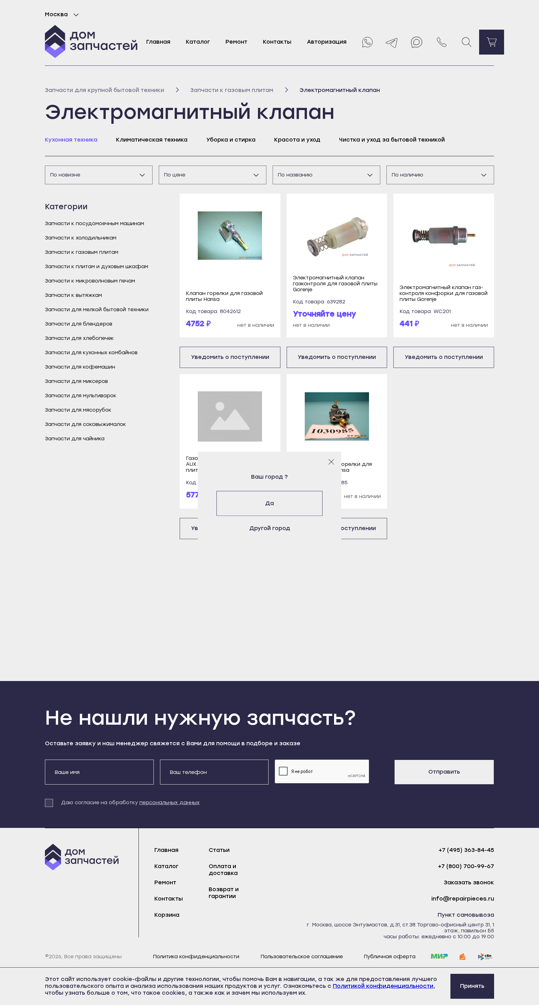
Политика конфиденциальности (196, 956)
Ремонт (236, 41)
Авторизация (327, 41)
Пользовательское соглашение (301, 956)
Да (269, 503)
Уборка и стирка (230, 139)
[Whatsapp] (366, 42)
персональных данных (169, 802)
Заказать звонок (469, 882)
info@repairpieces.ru (462, 899)
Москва (56, 14)
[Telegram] (391, 42)
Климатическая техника (151, 139)
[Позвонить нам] (441, 42)
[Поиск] (466, 42)
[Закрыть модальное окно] (331, 461)
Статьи (219, 850)
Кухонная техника (71, 139)
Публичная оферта (389, 956)
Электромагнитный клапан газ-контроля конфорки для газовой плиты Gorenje (444, 293)
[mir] (439, 956)
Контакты (277, 41)
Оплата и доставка (223, 870)
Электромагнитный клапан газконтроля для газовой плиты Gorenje (335, 283)
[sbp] (485, 956)
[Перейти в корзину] (491, 42)
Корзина (166, 914)
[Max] (416, 42)
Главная (158, 41)
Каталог (198, 41)
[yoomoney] (462, 956)
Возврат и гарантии (224, 893)
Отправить (444, 771)
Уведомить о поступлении (230, 357)
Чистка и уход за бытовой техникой (392, 139)
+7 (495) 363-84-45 (466, 850)
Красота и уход (297, 139)
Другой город (269, 528)
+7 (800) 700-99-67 (466, 866)
